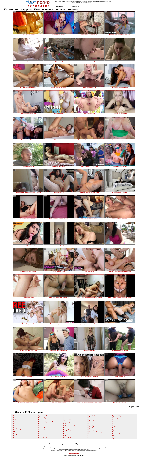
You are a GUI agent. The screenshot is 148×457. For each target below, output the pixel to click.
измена (40, 432)
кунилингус (67, 422)
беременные (17, 424)
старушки (115, 424)
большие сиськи (19, 430)
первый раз (91, 416)
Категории (60, 6)
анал (14, 418)
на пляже (66, 436)
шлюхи (115, 436)
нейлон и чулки (68, 438)
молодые (66, 434)
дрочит (40, 424)
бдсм (15, 422)
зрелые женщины (44, 430)
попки (89, 424)
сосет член (116, 422)
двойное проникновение (47, 418)
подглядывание (93, 420)
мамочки (66, 428)
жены (40, 426)
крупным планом (69, 420)
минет (65, 432)
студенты (115, 426)
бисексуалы (17, 426)
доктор (40, 420)
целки (114, 432)
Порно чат (75, 6)
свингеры (116, 418)
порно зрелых (92, 426)
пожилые (90, 422)
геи (14, 438)
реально (90, 438)
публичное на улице (94, 432)
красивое (66, 416)
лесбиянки (66, 424)
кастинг (40, 434)
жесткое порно (43, 428)
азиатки (16, 416)
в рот (15, 432)
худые (114, 430)
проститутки (92, 430)
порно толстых (93, 428)
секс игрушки (117, 420)
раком (89, 436)
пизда (89, 418)
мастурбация (67, 430)
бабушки (16, 420)
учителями (116, 428)
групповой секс (43, 416)
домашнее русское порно (47, 422)
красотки (66, 418)
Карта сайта (74, 453)
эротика (115, 438)
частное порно (117, 434)
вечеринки (17, 434)
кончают (41, 436)
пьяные (90, 434)
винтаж (15, 436)
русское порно (117, 416)
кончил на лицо (43, 438)
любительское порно (70, 426)
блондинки (17, 428)
